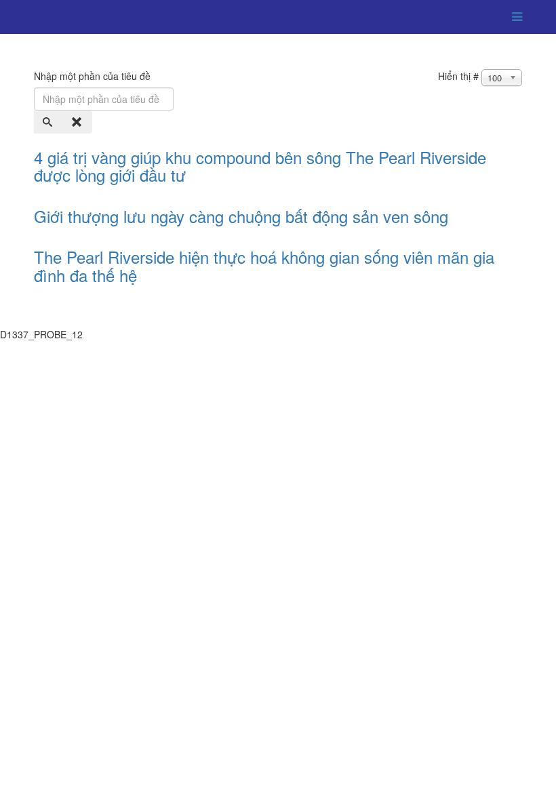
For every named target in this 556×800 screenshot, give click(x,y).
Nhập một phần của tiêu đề (93, 76)
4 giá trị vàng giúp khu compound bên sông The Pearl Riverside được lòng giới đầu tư (260, 165)
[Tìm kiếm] (49, 122)
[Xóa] (78, 122)
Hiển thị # (458, 76)
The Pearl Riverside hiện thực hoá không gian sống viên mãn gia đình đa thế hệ (264, 265)
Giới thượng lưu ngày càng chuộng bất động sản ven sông (241, 216)
